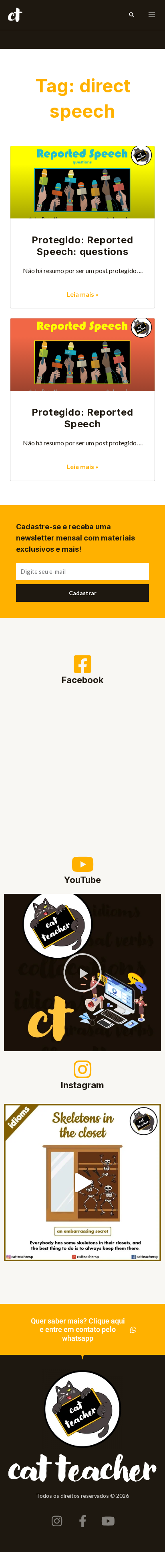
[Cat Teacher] (15, 15)
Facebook (82, 680)
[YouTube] (82, 864)
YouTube (82, 880)
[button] (131, 14)
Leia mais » (82, 294)
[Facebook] (82, 664)
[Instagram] (82, 1069)
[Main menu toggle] (151, 14)
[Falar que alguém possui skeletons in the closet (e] (82, 1182)
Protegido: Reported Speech (82, 418)
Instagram (82, 1085)
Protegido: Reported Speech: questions (82, 245)
